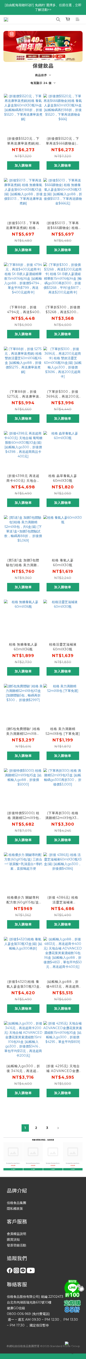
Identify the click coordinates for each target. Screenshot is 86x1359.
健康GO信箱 (16, 1308)
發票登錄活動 (16, 1245)
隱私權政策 (15, 1208)
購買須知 (13, 1239)
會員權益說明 (16, 1234)
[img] (73, 1287)
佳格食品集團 (16, 1203)
